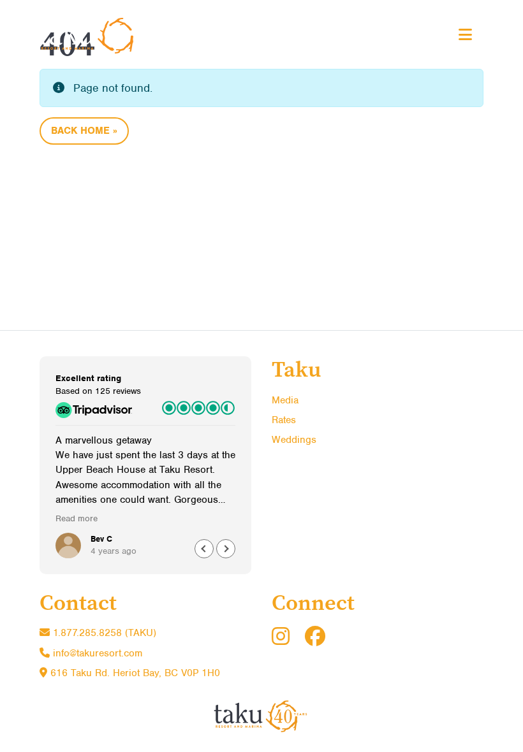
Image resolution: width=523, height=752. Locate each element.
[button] (225, 548)
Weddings (294, 439)
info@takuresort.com (97, 653)
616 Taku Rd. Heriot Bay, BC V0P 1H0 (133, 673)
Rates (284, 420)
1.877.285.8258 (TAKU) (103, 632)
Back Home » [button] (84, 130)
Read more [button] (76, 518)
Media (285, 400)
